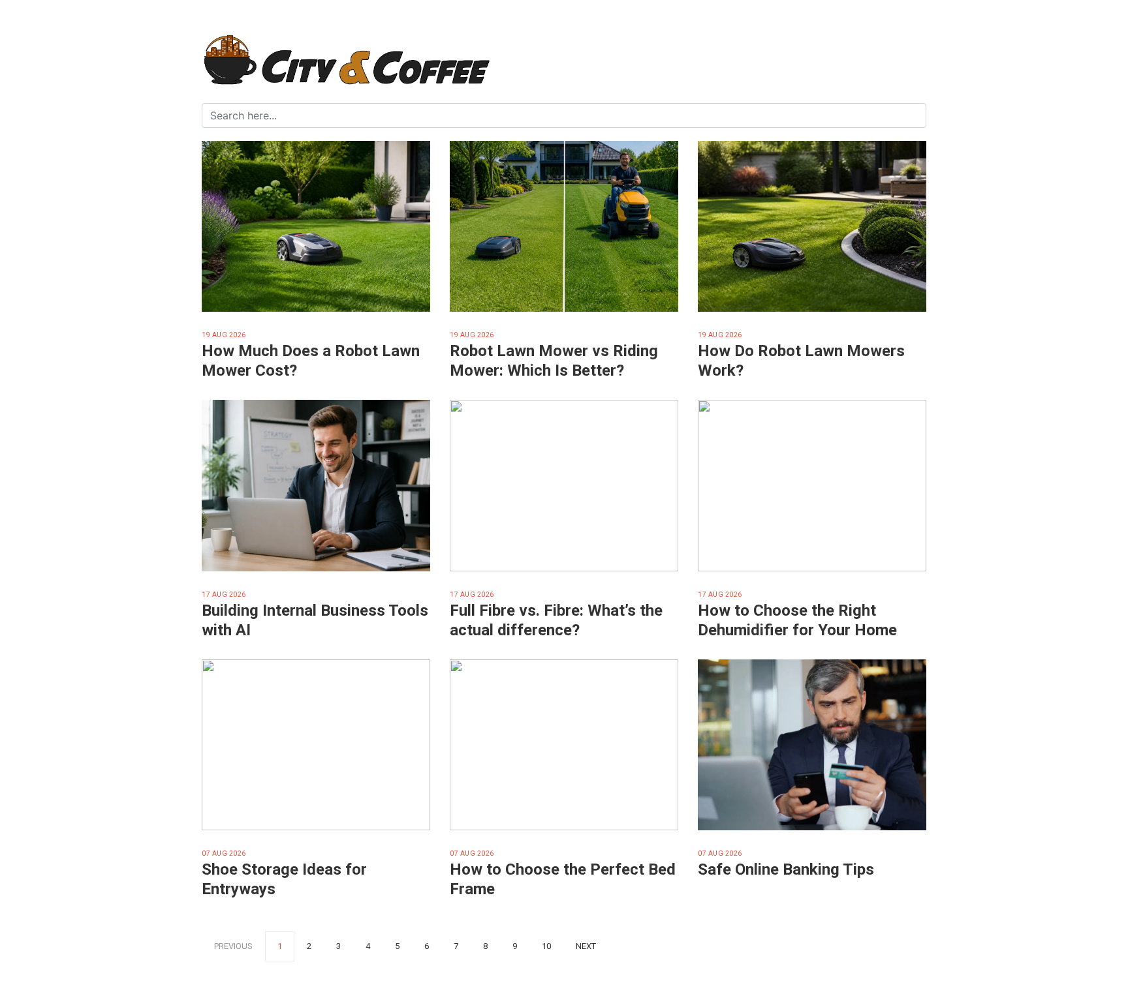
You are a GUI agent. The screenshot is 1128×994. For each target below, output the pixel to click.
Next (586, 946)
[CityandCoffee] (564, 61)
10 (546, 946)
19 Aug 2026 (224, 335)
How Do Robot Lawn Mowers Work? (801, 361)
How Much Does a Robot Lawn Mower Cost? (311, 361)
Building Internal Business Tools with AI (315, 620)
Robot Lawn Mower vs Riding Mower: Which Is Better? (554, 361)
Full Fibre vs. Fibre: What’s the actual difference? (556, 620)
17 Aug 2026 (224, 594)
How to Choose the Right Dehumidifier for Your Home (797, 620)
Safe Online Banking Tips (786, 869)
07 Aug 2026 (224, 853)
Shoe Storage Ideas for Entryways (284, 879)
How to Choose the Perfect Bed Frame (563, 879)
